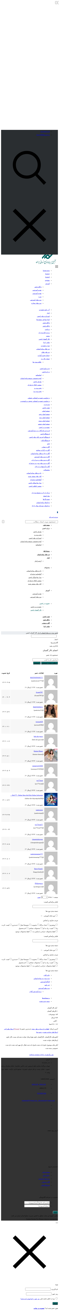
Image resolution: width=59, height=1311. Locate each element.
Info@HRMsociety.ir (43, 135)
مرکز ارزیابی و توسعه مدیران (41, 492)
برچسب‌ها (39, 1032)
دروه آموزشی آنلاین (35, 991)
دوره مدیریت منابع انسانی (42, 978)
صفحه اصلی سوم (44, 421)
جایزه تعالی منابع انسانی (33, 473)
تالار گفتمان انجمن (44, 339)
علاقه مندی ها (37, 362)
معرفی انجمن (37, 381)
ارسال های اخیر (9, 1029)
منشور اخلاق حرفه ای (34, 385)
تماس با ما (46, 342)
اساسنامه (38, 375)
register (47, 280)
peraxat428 (39, 721)
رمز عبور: (54, 1294)
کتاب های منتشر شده (34, 476)
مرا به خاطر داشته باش (47, 1299)
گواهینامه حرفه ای (35, 479)
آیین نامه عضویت (44, 310)
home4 (47, 277)
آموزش (47, 283)
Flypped (16, 1029)
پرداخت (47, 329)
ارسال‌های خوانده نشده (50, 1032)
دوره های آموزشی (35, 300)
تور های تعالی (45, 352)
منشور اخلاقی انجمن (35, 486)
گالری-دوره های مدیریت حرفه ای (39, 463)
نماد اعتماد (46, 496)
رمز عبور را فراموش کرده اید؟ (30, 1299)
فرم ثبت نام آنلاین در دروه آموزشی (39, 430)
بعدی (39, 897)
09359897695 (41, 1093)
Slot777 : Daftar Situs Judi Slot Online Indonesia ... (26, 795)
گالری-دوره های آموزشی (42, 457)
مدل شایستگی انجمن (34, 483)
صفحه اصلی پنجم (44, 414)
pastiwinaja (39, 810)
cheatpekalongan (37, 839)
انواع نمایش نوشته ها (43, 319)
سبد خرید (47, 404)
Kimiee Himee (38, 751)
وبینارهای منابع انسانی (43, 502)
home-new (46, 270)
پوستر (48, 336)
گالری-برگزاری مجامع (43, 450)
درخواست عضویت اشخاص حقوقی (39, 398)
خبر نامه (47, 985)
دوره (40, 296)
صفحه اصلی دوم (44, 417)
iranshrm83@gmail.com (29, 1100)
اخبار (48, 313)
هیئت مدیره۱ (37, 391)
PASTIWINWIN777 (36, 677)
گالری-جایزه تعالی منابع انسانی (40, 453)
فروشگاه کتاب (45, 440)
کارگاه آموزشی (45, 982)
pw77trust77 (39, 824)
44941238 (42, 1084)
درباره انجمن (46, 372)
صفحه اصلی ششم (44, 424)
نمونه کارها (46, 499)
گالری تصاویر (46, 447)
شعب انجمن (46, 408)
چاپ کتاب (47, 975)
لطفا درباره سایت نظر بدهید (40, 1029)
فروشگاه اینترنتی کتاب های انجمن (39, 437)
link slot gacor (38, 736)
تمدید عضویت (45, 345)
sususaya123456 (37, 766)
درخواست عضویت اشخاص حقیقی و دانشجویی (35, 401)
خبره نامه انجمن (45, 368)
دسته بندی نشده (44, 1001)
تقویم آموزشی (36, 290)
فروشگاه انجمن (45, 434)
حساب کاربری (45, 359)
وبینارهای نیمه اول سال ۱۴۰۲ (41, 506)
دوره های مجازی (36, 303)
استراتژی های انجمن (43, 316)
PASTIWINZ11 (38, 707)
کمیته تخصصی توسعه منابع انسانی (30, 378)
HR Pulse (46, 551)
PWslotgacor (39, 883)
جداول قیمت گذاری (44, 355)
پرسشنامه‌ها (46, 998)
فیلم (48, 443)
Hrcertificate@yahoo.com (46, 1100)
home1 (47, 274)
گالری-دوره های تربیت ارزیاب (40, 460)
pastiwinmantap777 (36, 854)
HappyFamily (38, 869)
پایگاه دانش (37, 287)
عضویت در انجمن (44, 427)
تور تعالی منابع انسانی (43, 349)
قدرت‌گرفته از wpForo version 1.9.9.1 (41, 1054)
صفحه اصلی (46, 411)
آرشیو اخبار (38, 561)
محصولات (46, 470)
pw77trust (39, 780)
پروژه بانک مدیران (44, 332)
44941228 (35, 1084)
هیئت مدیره (37, 388)
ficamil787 (39, 692)
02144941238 (45, 131)
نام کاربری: (54, 1289)
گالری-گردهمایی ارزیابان (42, 466)
